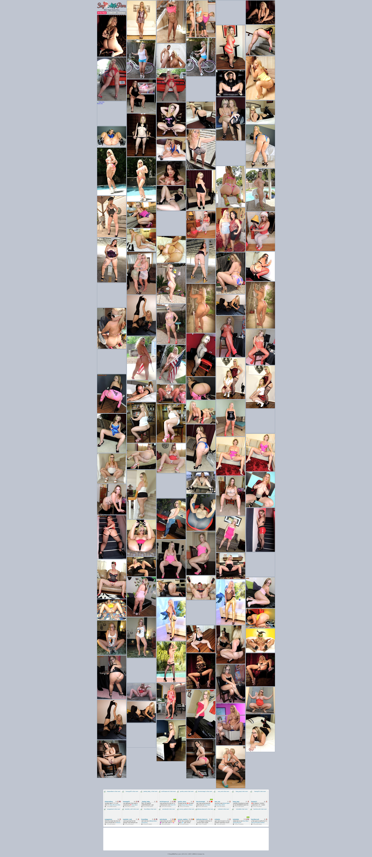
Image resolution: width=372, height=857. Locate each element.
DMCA (194, 854)
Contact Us (201, 854)
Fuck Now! (121, 13)
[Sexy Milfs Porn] (111, 5)
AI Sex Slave (102, 13)
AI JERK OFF (111, 13)
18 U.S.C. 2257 (186, 854)
